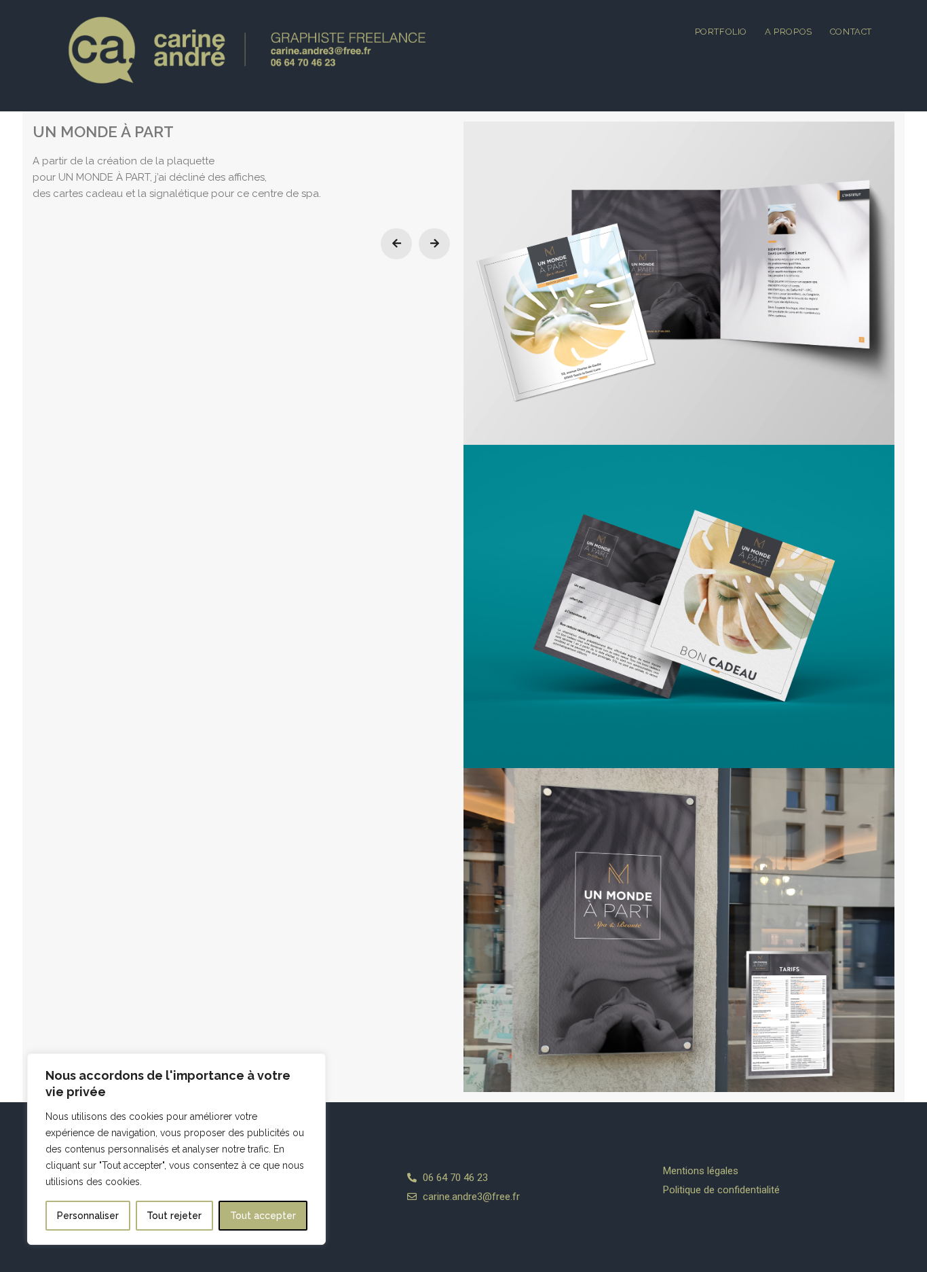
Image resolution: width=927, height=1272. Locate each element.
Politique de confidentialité (721, 1190)
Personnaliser (88, 1215)
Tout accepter (263, 1215)
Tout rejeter (174, 1215)
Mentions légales (700, 1171)
